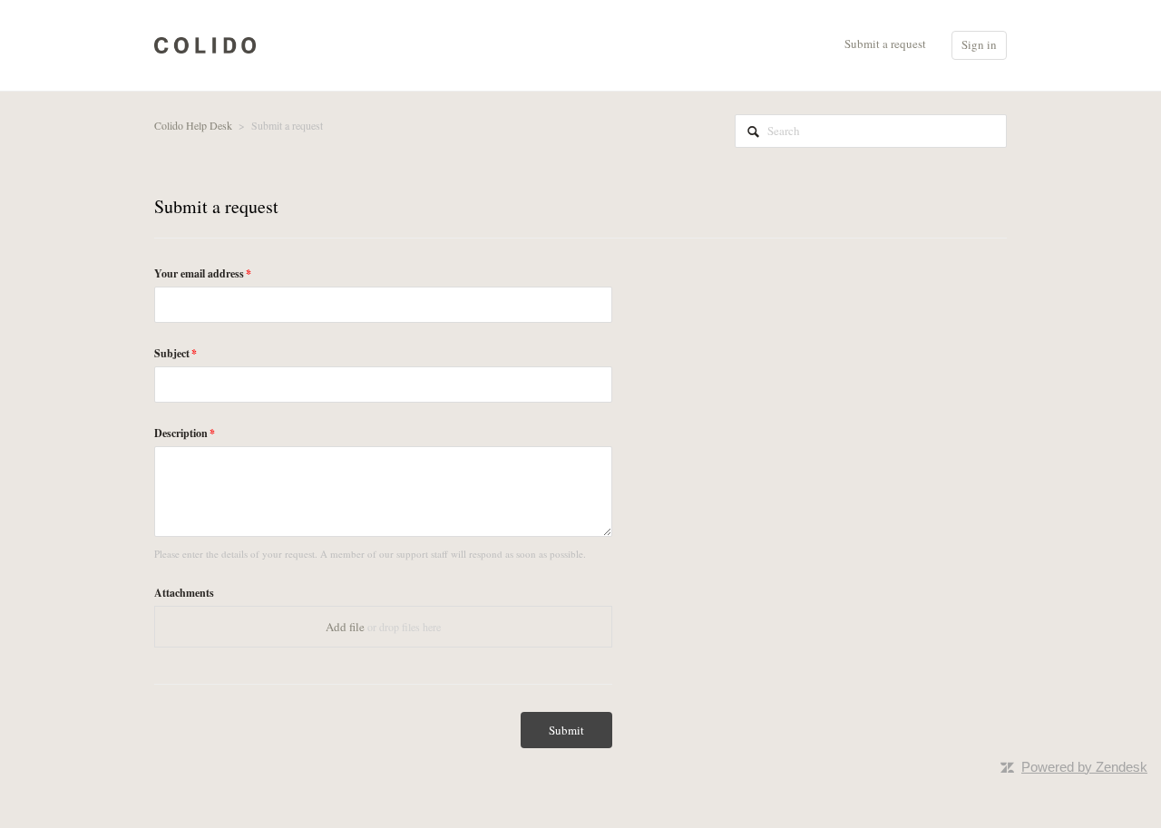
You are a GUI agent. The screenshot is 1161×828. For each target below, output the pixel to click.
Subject (172, 353)
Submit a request (885, 43)
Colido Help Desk (193, 125)
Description (181, 433)
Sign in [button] (979, 44)
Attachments (184, 592)
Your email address (199, 273)
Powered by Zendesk (1084, 766)
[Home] (205, 43)
